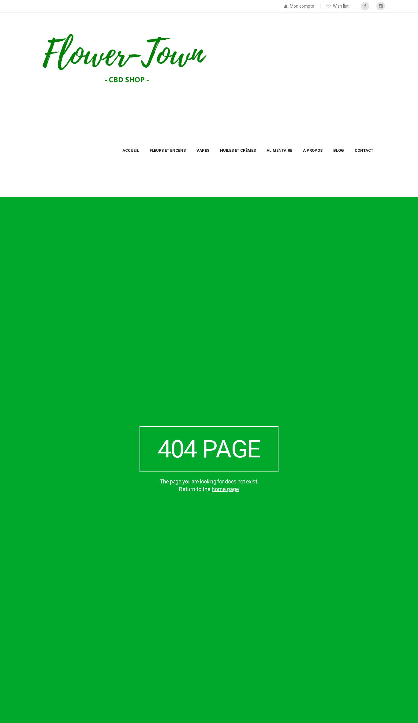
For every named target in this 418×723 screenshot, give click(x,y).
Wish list (341, 6)
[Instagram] (380, 6)
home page (225, 489)
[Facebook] (365, 6)
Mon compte (302, 6)
